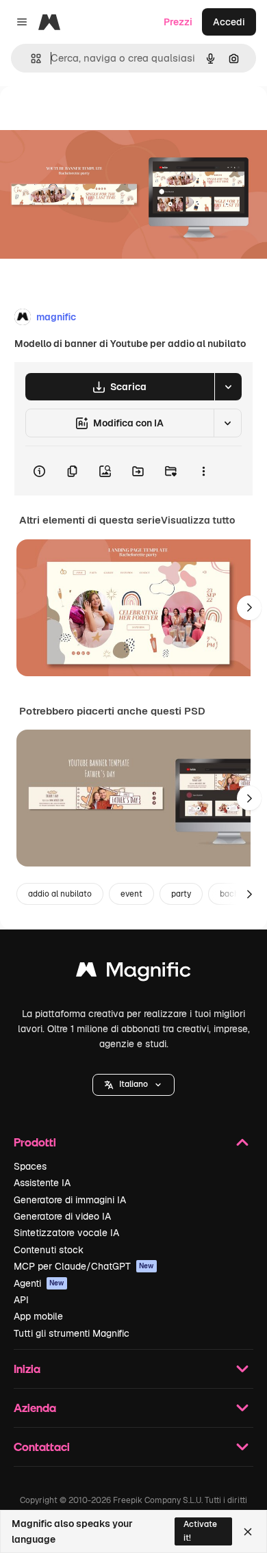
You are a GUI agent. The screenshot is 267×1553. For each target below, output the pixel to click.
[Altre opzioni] (203, 471)
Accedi (229, 22)
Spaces (30, 1166)
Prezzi (178, 22)
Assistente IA (42, 1183)
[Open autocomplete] (30, 58)
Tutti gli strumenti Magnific (71, 1333)
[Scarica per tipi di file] (228, 386)
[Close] (247, 1532)
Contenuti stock (49, 1250)
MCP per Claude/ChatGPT (84, 1266)
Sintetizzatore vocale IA (66, 1233)
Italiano (133, 1084)
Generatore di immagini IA (70, 1200)
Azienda (35, 1407)
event (131, 893)
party (181, 893)
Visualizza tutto (198, 520)
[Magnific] (133, 973)
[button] (133, 1085)
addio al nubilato (60, 893)
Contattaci (42, 1446)
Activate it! (200, 1531)
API (21, 1300)
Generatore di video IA (62, 1216)
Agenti (39, 1283)
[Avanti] (249, 607)
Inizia (27, 1368)
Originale (90, 117)
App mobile (38, 1316)
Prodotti (35, 1142)
